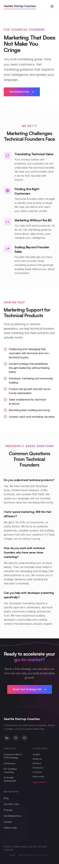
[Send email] (24, 738)
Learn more (39, 782)
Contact (8, 822)
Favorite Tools (11, 804)
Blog (6, 798)
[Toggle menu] (52, 6)
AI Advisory (9, 763)
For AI (12, 855)
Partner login (10, 827)
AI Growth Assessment (10, 779)
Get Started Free (19, 91)
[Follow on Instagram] (16, 738)
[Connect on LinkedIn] (7, 738)
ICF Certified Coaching (10, 770)
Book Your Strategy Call (27, 689)
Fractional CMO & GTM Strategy (13, 756)
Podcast (8, 810)
